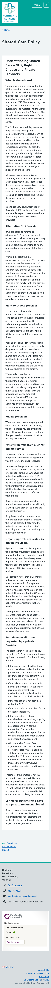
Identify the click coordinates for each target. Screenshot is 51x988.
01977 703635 (15, 890)
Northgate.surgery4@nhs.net (22, 896)
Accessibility (43, 970)
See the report (13, 942)
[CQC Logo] (13, 919)
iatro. (46, 980)
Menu (37, 5)
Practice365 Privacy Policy (37, 973)
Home (7, 30)
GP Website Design (32, 980)
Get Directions (15, 885)
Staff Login (44, 976)
